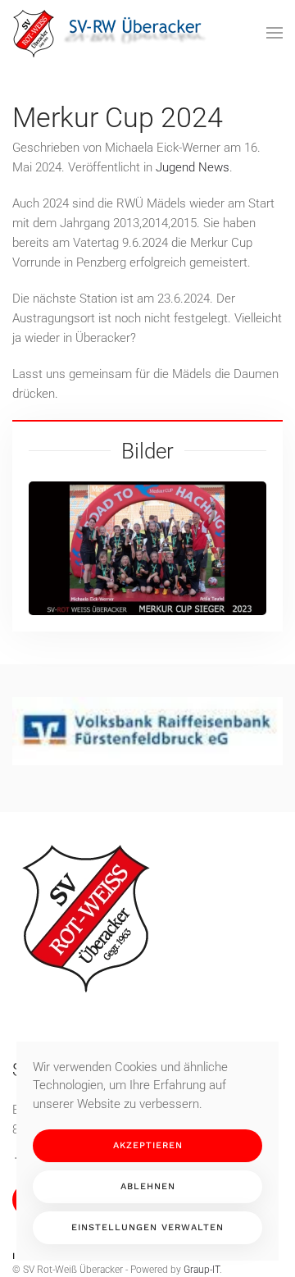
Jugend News (192, 167)
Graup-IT (202, 1269)
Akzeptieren (148, 1145)
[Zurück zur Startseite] (114, 33)
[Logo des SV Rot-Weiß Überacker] (86, 917)
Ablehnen (147, 1186)
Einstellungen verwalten (147, 1227)
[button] (274, 33)
